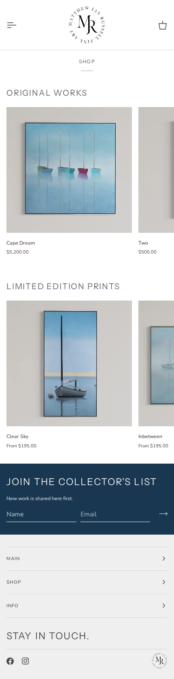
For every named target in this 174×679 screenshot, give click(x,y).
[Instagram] (25, 661)
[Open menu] (18, 25)
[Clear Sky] (69, 363)
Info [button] (12, 605)
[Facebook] (10, 661)
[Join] (161, 513)
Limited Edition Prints (63, 286)
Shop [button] (13, 582)
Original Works (46, 93)
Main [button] (13, 558)
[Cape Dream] (69, 170)
